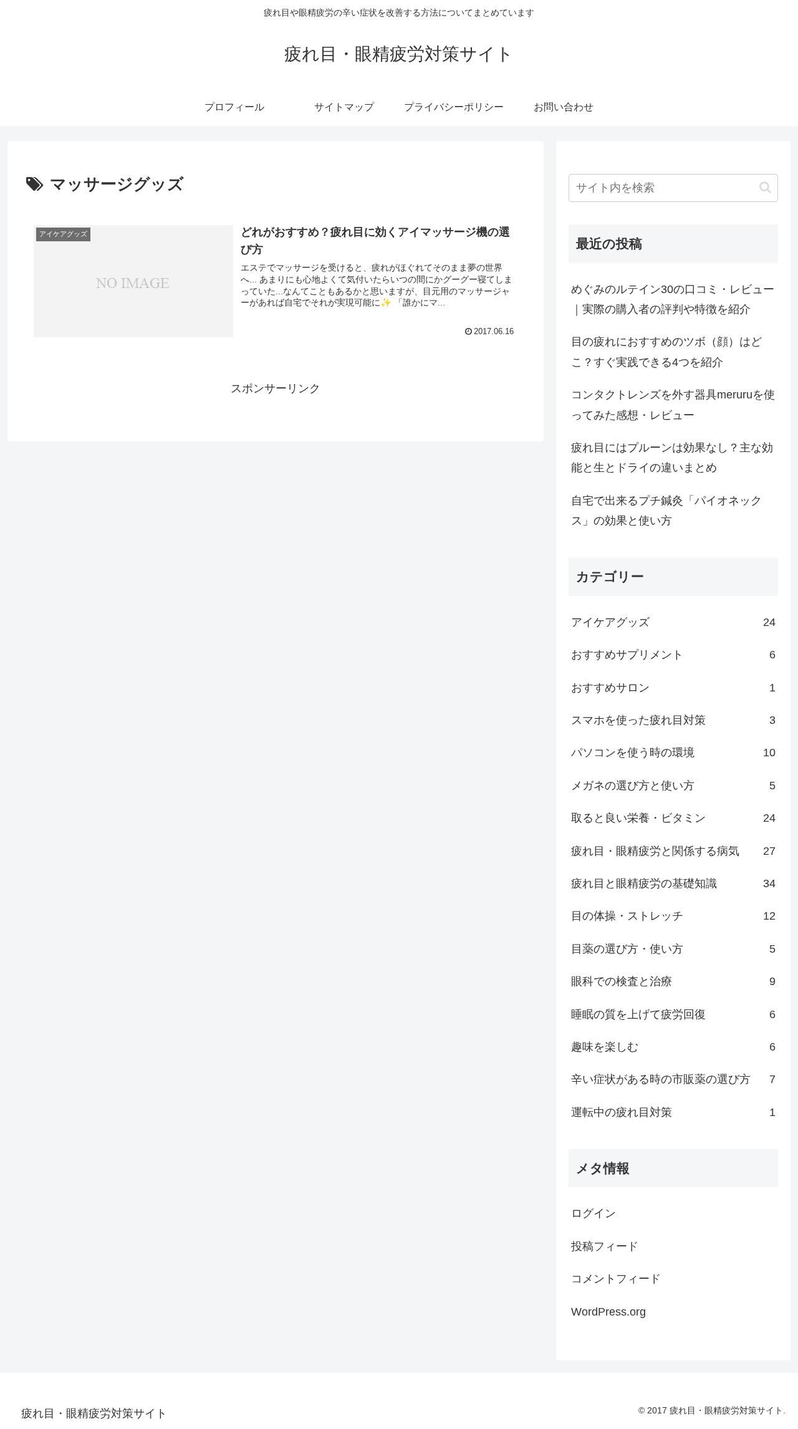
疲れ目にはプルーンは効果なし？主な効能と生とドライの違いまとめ (672, 457)
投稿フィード (604, 1246)
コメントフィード (616, 1279)
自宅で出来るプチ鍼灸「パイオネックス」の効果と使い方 (666, 510)
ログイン (593, 1213)
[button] (765, 187)
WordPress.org (608, 1312)
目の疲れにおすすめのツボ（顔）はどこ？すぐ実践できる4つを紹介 (666, 351)
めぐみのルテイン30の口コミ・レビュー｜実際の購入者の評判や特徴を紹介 (672, 299)
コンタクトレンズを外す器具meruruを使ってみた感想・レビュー (673, 404)
